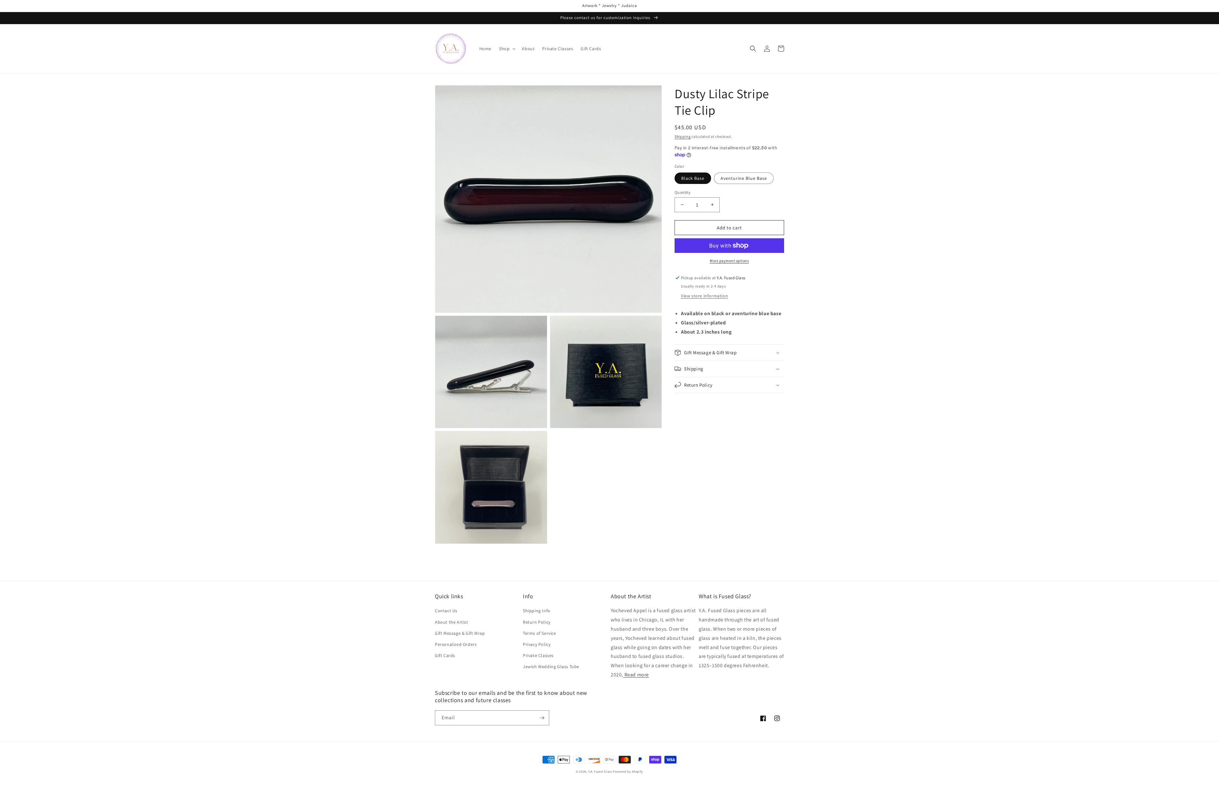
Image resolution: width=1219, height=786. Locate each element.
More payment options (729, 260)
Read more (636, 674)
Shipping (683, 136)
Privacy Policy (536, 644)
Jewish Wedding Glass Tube (551, 666)
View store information (704, 296)
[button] (506, 48)
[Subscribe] (542, 717)
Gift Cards (445, 655)
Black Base (692, 178)
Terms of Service (539, 633)
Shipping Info (536, 610)
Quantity (682, 192)
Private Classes (538, 655)
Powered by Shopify (628, 771)
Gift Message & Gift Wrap (460, 633)
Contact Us (446, 610)
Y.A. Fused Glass (600, 771)
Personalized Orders (455, 644)
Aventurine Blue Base (744, 178)
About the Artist (451, 622)
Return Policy (536, 622)
